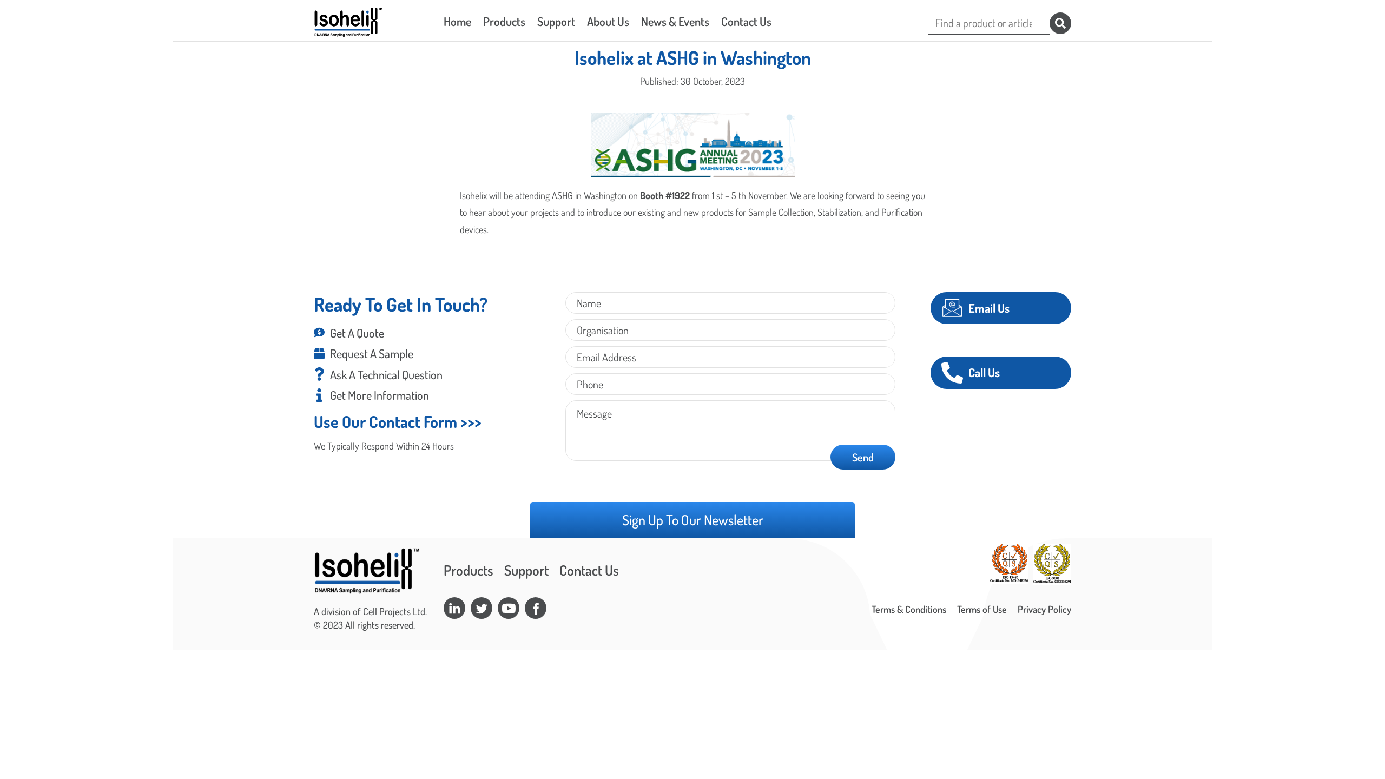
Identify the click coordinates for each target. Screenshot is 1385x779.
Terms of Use (982, 609)
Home (457, 21)
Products (504, 21)
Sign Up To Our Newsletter (692, 520)
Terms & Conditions (909, 609)
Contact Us (746, 21)
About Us (608, 21)
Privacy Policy (1044, 609)
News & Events (675, 21)
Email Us (989, 307)
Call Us (984, 372)
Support (556, 21)
